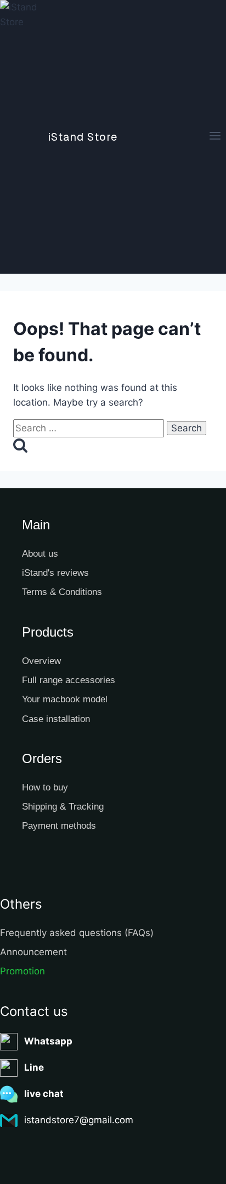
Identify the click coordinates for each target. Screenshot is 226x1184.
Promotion (22, 971)
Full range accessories (68, 680)
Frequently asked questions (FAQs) (77, 932)
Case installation (56, 719)
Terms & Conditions (62, 592)
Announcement (33, 951)
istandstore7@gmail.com (78, 1119)
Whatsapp (48, 1041)
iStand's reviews (55, 573)
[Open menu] (215, 137)
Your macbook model (65, 699)
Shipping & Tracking (63, 806)
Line (34, 1067)
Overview (41, 661)
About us (40, 553)
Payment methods (59, 826)
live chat (44, 1093)
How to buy (45, 787)
